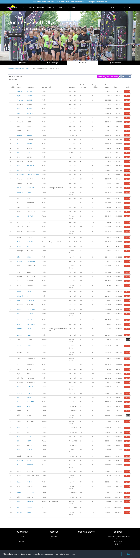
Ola (18, 257)
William (19, 246)
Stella (29, 292)
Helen (19, 387)
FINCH (29, 170)
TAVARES (30, 387)
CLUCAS (29, 320)
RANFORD (30, 300)
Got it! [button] (129, 554)
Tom (18, 300)
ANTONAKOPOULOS (33, 175)
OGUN (29, 257)
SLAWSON (30, 188)
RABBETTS (30, 402)
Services (50, 7)
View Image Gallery (112, 76)
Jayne (19, 216)
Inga (18, 314)
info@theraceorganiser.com (120, 536)
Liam (19, 109)
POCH (29, 192)
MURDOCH (30, 493)
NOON (29, 246)
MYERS (29, 329)
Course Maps (53, 63)
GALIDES (30, 100)
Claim (128, 339)
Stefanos (20, 175)
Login (123, 7)
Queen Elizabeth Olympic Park (16, 68)
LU (27, 296)
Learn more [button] (70, 554)
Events (22, 539)
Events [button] (30, 7)
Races (23, 63)
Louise (19, 135)
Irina (18, 501)
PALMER (29, 393)
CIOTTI (29, 441)
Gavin (19, 482)
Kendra (19, 512)
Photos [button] (71, 7)
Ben (18, 428)
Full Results (101, 76)
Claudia (19, 441)
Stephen (20, 460)
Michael (20, 296)
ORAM (29, 397)
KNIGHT (29, 135)
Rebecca (20, 192)
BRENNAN (30, 166)
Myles (19, 96)
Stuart (19, 144)
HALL (28, 406)
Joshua (19, 335)
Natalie (19, 242)
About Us (40, 7)
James (19, 91)
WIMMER (30, 450)
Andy (19, 402)
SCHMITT (30, 314)
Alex (18, 324)
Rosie (19, 493)
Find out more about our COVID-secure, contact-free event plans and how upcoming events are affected (70, 2)
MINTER (29, 91)
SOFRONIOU (31, 324)
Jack (18, 320)
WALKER (30, 113)
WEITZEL (30, 508)
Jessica (19, 346)
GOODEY (30, 465)
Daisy (19, 465)
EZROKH (29, 153)
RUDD (29, 512)
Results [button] (61, 7)
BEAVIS (29, 109)
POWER (29, 144)
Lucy (18, 450)
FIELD (29, 335)
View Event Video (15, 35)
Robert (19, 309)
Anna (19, 292)
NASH (29, 428)
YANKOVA (30, 501)
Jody (18, 113)
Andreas (20, 100)
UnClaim (127, 91)
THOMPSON (31, 309)
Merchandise (116, 63)
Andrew (19, 393)
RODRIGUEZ (31, 261)
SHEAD (29, 437)
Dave (19, 188)
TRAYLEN (30, 242)
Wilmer (19, 261)
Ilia (18, 153)
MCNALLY (30, 216)
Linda (19, 406)
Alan (18, 437)
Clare (19, 508)
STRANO (29, 96)
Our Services (54, 539)
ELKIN (29, 346)
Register (114, 7)
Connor (20, 170)
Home (22, 7)
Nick (18, 397)
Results (84, 63)
